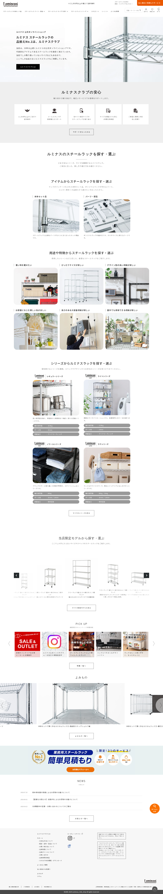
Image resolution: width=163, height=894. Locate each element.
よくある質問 (115, 11)
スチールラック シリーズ (78, 11)
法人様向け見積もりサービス (149, 3)
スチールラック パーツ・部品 (34, 11)
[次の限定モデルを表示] (146, 575)
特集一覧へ (81, 666)
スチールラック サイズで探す (57, 11)
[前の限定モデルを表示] (16, 575)
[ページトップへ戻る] (154, 889)
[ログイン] (146, 9)
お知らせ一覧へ (81, 818)
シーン (104, 11)
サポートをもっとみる (81, 132)
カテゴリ (94, 11)
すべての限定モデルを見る (81, 608)
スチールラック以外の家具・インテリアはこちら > (124, 3)
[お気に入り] (152, 9)
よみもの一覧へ (81, 736)
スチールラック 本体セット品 (12, 11)
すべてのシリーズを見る (81, 513)
